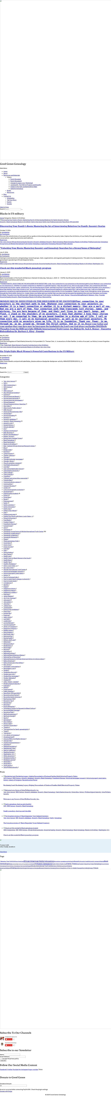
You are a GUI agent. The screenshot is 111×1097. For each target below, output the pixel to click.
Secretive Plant (8, 712)
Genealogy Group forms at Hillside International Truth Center (23, 531)
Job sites (6, 604)
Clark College (7, 473)
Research (42, 868)
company (32, 864)
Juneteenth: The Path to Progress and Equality (25, 185)
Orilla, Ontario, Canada (10, 682)
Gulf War (6, 549)
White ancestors (8, 756)
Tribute (95, 868)
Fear (4, 512)
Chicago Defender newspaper (13, 459)
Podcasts (6, 686)
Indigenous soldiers (9, 592)
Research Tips (8, 701)
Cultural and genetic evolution (13, 490)
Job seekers (7, 602)
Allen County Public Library (12, 408)
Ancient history (8, 425)
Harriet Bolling (8, 552)
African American (19, 861)
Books (9, 190)
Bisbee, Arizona (8, 436)
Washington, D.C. (98, 264)
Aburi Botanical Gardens (11, 393)
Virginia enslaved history (11, 743)
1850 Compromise (6, 264)
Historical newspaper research (13, 571)
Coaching (6, 476)
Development (7, 492)
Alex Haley (6, 406)
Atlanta (102, 861)
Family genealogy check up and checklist (17, 811)
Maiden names (8, 630)
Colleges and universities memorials (15, 478)
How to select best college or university (16, 579)
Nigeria (8, 868)
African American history (35, 861)
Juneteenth (7, 608)
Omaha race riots (9, 674)
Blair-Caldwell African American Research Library (19, 446)
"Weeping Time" (5, 861)
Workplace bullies (9, 758)
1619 (4, 383)
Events (9, 202)
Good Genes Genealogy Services (15, 866)
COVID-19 (6, 488)
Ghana (5, 539)
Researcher (7, 703)
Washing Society (8, 752)
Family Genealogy (44, 863)
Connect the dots (9, 486)
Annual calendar (8, 427)
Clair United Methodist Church (13, 469)
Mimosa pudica (8, 644)
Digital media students (10, 493)
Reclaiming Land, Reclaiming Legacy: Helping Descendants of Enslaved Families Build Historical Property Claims (41, 785)
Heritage (28, 866)
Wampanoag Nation (9, 746)
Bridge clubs (7, 450)
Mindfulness (7, 646)
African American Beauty (11, 396)
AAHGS (12, 861)
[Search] (22, 209)
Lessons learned (8, 625)
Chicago (6, 457)
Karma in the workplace (10, 609)
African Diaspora (8, 402)
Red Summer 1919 (9, 699)
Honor (59, 866)
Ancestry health (84, 861)
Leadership (7, 621)
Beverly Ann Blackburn (10, 434)
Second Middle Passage (11, 710)
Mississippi (7, 647)
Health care (7, 556)
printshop (28, 868)
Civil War (6, 467)
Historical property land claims (13, 573)
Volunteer (6, 744)
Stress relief (7, 724)
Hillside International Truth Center (14, 570)
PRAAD (5, 687)
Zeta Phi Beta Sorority (10, 767)
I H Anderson (7, 583)
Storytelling (7, 722)
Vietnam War (7, 741)
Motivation (7, 651)
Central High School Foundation (20, 864)
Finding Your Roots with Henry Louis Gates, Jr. (18, 516)
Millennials (6, 642)
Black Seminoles (8, 442)
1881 (13, 264)
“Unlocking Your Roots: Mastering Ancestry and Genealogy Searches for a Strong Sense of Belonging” (50, 248)
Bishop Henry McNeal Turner (12, 438)
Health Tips (7, 562)
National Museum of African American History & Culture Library (23, 659)
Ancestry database (40, 242)
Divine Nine (7, 497)
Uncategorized (8, 737)
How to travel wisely (10, 581)
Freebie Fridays (8, 522)
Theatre (6, 727)
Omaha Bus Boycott (9, 672)
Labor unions (7, 617)
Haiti (5, 550)
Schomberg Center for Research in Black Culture (19, 708)
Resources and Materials (11, 175)
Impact (5, 587)
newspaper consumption (11, 667)
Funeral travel (7, 526)
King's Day (6, 611)
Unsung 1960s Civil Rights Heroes (14, 739)
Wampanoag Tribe (9, 748)
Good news (7, 543)
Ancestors (50, 861)
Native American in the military (13, 663)
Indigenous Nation (9, 590)
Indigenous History (9, 589)
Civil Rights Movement (10, 465)
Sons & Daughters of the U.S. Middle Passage (69, 868)
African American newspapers (13, 400)
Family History (56, 864)
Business (6, 452)
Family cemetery (8, 505)
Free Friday (91, 864)
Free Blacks (7, 520)
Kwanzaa (6, 615)
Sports (5, 718)
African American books (19, 242)
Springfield (7, 720)
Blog (4, 194)
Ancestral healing (44, 264)
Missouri (6, 649)
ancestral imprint (69, 861)
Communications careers (11, 482)
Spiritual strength (9, 716)
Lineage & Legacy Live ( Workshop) (21, 183)
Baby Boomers (8, 433)
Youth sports (7, 765)
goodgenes (5, 232)
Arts (4, 429)
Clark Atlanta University (11, 471)
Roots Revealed (15, 179)
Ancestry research (94, 861)
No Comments (4, 234)
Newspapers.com (9, 668)
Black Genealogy (69, 242)
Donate (9, 204)
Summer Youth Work (10, 725)
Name (2, 1055)
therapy (91, 868)
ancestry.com (7, 423)
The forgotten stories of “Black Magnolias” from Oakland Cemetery (26, 823)
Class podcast (8, 474)
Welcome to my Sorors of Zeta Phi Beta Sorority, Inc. (21, 799)
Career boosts (8, 453)
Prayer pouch (7, 689)
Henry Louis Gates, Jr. (10, 566)
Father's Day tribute (9, 511)
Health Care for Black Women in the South (17, 558)
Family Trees (71, 864)
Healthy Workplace (9, 564)
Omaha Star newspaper (11, 676)
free (77, 864)
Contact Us (7, 196)
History (5, 575)
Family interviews (36, 222)
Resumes (6, 705)
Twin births (7, 733)
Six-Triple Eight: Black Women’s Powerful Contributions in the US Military (37, 351)
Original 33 (6, 680)
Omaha (5, 670)
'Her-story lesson (6, 242)
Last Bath (6, 619)
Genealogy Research (56, 244)
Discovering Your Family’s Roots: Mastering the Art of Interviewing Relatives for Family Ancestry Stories (52, 226)
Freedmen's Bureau (9, 524)
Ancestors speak (59, 861)
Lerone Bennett (8, 623)
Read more (3, 240)
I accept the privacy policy (10, 1059)
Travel (5, 731)
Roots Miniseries (9, 706)
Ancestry (30, 242)
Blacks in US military (24, 222)
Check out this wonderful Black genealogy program (25, 268)
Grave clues (7, 545)
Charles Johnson (8, 455)
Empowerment (8, 501)
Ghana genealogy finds (10, 541)
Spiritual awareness (9, 714)
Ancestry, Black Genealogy (8, 222)
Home (5, 171)
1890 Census (19, 264)
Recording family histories (12, 697)
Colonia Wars (7, 480)
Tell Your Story (11, 200)
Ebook (5, 499)
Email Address (4, 1057)
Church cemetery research (12, 463)
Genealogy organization (41, 244)
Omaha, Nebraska (9, 678)
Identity (6, 585)
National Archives (9, 653)
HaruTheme (7, 554)
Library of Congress (9, 627)
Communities (7, 484)
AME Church (7, 410)
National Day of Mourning (11, 657)
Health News (7, 560)
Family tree (46, 222)
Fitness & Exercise (9, 518)
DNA (36, 864)
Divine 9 (6, 495)
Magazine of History (10, 628)
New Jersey (7, 665)
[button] (55, 168)
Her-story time (45, 347)
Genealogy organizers (10, 535)
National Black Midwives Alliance (13, 655)
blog (10, 864)
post (17, 868)
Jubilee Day (7, 606)
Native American (8, 661)
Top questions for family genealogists (15, 729)
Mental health (7, 638)
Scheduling (10, 198)
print (20, 868)
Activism (6, 395)
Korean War (7, 613)
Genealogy (7, 530)
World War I (7, 762)
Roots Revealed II (16, 181)
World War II (7, 764)
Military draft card (9, 640)
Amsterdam (7, 414)
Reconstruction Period (10, 695)
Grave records (8, 547)
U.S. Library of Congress (11, 735)
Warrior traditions (9, 750)
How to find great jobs (10, 577)
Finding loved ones (56, 222)
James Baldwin (8, 596)
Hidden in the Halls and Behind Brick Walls (23, 187)
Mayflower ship (8, 634)
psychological (35, 868)
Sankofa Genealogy (16, 189)
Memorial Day (46, 297)
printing (23, 868)
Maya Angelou (8, 632)
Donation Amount (5, 1084)
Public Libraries (68, 244)
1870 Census (7, 387)
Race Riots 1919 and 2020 (70, 222)
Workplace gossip (9, 760)
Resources (10, 192)
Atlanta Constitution (10, 431)
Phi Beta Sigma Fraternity (11, 684)
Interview (6, 594)
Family (5, 503)
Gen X (5, 528)
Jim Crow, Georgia (9, 598)
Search (2, 209)
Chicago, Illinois (8, 461)
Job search (7, 600)
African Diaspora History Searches (14, 404)
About (5, 173)
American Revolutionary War (12, 412)
